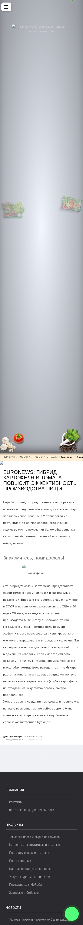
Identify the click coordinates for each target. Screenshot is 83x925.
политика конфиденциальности (31, 810)
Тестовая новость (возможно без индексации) (41, 919)
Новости (24, 457)
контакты (16, 802)
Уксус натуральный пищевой (29, 877)
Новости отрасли (46, 457)
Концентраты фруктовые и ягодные (34, 844)
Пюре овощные (20, 861)
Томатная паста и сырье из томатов (34, 837)
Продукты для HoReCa (25, 884)
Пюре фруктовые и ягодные (29, 852)
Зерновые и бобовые (24, 892)
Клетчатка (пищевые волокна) (30, 869)
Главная (9, 457)
